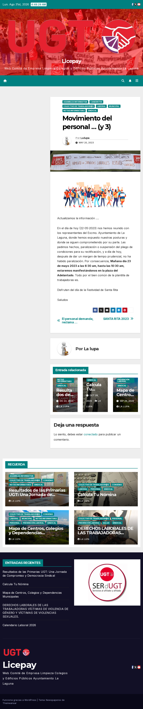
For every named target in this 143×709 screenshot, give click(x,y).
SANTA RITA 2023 (116, 319)
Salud (106, 523)
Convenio (48, 480)
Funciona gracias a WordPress (20, 700)
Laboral (101, 106)
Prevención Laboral (123, 380)
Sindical (92, 111)
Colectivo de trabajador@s (78, 106)
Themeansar (10, 703)
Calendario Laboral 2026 (19, 625)
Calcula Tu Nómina (94, 389)
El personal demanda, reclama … (77, 320)
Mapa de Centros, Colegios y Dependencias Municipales (36, 533)
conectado (91, 434)
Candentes (96, 102)
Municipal (114, 106)
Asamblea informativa (75, 102)
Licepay (71, 61)
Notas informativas (74, 111)
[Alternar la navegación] (136, 81)
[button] (123, 80)
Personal (96, 489)
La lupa (85, 138)
